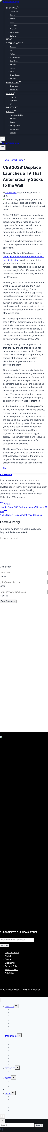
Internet (12, 68)
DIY (11, 104)
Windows (13, 47)
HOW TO (13, 97)
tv (4, 468)
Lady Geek (13, 25)
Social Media (14, 32)
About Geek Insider (16, 115)
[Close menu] (0, 1000)
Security (13, 64)
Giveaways (14, 86)
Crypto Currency (15, 75)
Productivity (14, 29)
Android (12, 54)
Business (13, 36)
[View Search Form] (2, 138)
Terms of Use (11, 969)
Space (12, 71)
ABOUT (8, 1093)
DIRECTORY (12, 107)
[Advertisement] (24, 640)
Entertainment (14, 11)
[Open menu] (3, 147)
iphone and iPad (15, 57)
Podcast (13, 133)
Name (3, 576)
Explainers (13, 101)
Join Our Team (15, 129)
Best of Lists (14, 90)
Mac (11, 50)
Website (4, 595)
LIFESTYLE (9, 1007)
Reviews (13, 78)
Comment (5, 567)
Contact (12, 122)
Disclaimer (10, 963)
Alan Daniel (10, 192)
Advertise (13, 119)
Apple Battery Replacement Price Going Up (21, 513)
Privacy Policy (15, 125)
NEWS (9, 39)
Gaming (12, 18)
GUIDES (8, 1078)
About (8, 956)
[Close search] (2, 1121)
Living (12, 22)
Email (2, 586)
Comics (12, 15)
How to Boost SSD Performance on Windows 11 (23, 505)
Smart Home (14, 61)
